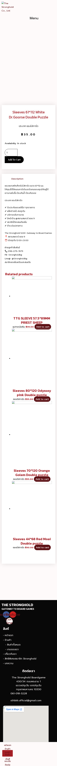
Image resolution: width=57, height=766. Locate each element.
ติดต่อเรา (28, 671)
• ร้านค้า (7, 640)
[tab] (31, 179)
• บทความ (8, 663)
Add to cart (14, 159)
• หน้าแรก (8, 635)
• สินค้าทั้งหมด (13, 645)
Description (17, 178)
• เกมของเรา (12, 649)
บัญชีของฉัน (7, 760)
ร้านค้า (7, 748)
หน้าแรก (7, 745)
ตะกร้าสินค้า (7, 753)
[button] (34, 18)
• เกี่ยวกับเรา (10, 654)
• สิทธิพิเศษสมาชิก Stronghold (19, 659)
